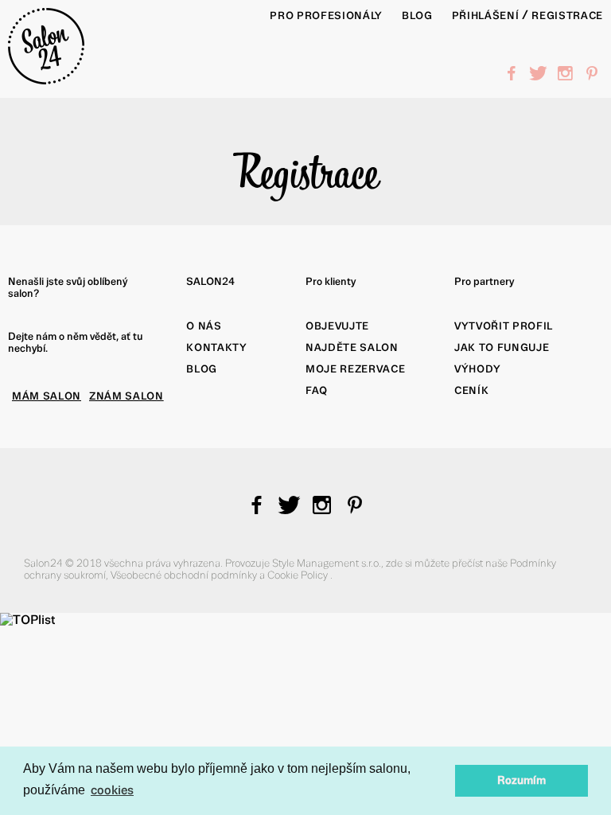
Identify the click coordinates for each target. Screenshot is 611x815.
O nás (203, 326)
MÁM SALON (46, 396)
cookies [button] (112, 790)
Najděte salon (352, 347)
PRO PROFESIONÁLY (326, 15)
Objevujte (337, 326)
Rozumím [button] (521, 780)
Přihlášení (486, 15)
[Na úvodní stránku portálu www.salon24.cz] (46, 80)
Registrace (567, 15)
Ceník (471, 390)
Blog (201, 369)
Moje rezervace (355, 369)
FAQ (317, 390)
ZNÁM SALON (126, 396)
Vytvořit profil (503, 326)
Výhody (477, 369)
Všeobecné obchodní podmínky (185, 575)
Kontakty (216, 347)
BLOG (417, 15)
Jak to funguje (501, 347)
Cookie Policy (298, 575)
